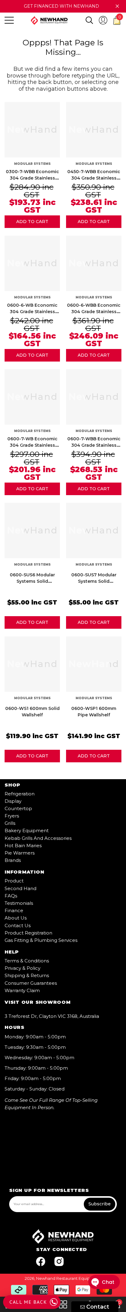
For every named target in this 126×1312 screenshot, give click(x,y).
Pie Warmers (20, 853)
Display (13, 801)
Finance (14, 910)
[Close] (117, 6)
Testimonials (19, 903)
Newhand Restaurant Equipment (68, 1278)
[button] (89, 20)
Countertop (18, 808)
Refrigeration (20, 794)
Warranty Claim (22, 990)
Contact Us (18, 925)
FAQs (11, 896)
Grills (10, 823)
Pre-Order (32, 221)
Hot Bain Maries (23, 845)
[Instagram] (59, 1261)
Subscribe (99, 1204)
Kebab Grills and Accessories (38, 838)
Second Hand (20, 888)
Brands (13, 860)
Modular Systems (32, 164)
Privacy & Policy (22, 968)
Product (14, 881)
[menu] (9, 20)
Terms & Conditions (27, 961)
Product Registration (28, 933)
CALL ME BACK (28, 1302)
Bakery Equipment (27, 830)
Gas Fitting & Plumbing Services (41, 940)
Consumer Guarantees (31, 983)
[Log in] (103, 20)
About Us (16, 918)
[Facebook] (40, 1261)
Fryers (12, 816)
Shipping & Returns (27, 975)
